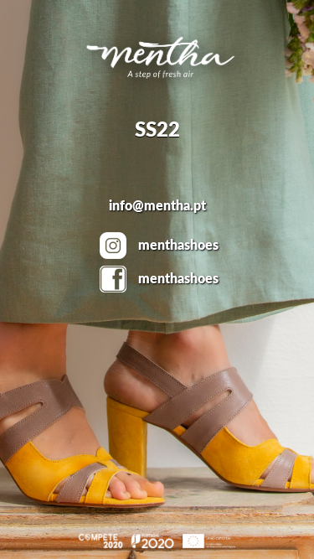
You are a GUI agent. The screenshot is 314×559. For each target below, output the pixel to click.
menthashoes (178, 245)
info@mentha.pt (157, 206)
